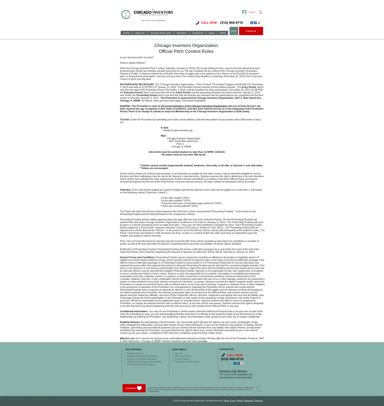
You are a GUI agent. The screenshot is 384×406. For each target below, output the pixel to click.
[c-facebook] (255, 22)
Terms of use (229, 401)
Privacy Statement (245, 401)
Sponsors (259, 401)
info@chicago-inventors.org (177, 130)
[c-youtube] (259, 22)
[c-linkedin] (251, 22)
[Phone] (197, 23)
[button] (261, 12)
